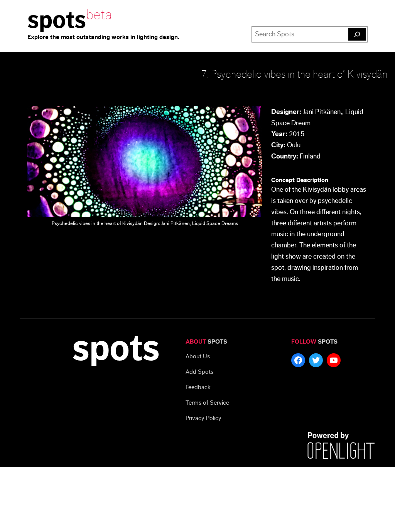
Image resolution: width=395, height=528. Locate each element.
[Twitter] (316, 360)
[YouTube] (334, 360)
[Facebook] (298, 360)
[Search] (357, 34)
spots (56, 20)
